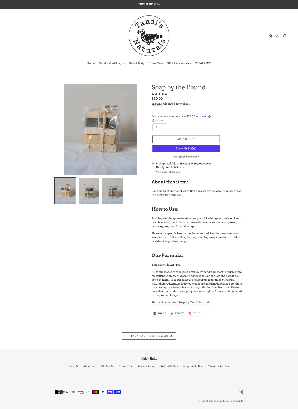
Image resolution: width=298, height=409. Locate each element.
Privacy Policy (146, 366)
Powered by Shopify (233, 401)
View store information (168, 172)
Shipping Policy (193, 366)
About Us (89, 366)
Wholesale (107, 366)
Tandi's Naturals (214, 401)
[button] (160, 94)
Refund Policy (169, 366)
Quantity (158, 120)
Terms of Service (218, 366)
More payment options (186, 156)
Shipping (157, 103)
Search (73, 366)
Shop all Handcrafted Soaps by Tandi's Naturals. (181, 302)
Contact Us (125, 366)
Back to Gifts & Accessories (151, 336)
